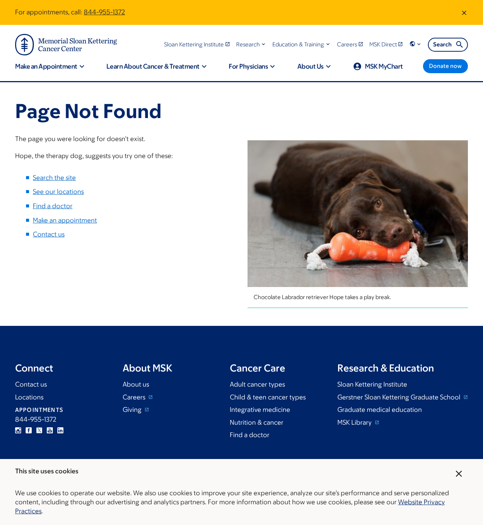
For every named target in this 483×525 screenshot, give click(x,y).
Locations (29, 397)
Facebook (29, 430)
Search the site (54, 177)
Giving (133, 409)
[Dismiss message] (464, 12)
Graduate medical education (379, 409)
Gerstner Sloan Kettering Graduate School (399, 397)
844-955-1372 (104, 12)
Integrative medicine (260, 409)
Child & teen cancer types (268, 397)
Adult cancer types (257, 384)
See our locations (58, 191)
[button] (251, 44)
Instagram (18, 430)
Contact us (49, 234)
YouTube (50, 430)
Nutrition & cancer (256, 422)
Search (442, 44)
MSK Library (355, 422)
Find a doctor (52, 206)
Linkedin (60, 430)
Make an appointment (65, 220)
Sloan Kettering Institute (372, 384)
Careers (135, 397)
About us (136, 384)
